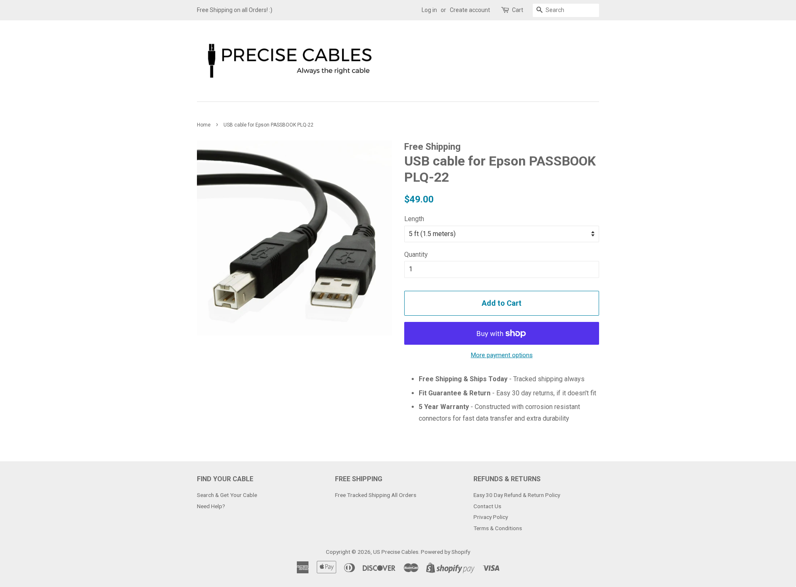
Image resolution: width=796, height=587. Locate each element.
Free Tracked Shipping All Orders (375, 495)
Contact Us (487, 506)
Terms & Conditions (497, 528)
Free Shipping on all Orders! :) (234, 10)
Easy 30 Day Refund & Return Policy (516, 495)
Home (204, 125)
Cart (517, 10)
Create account (470, 10)
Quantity (416, 254)
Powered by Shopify (445, 551)
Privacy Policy (490, 517)
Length (414, 219)
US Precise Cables (395, 551)
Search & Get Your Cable (227, 495)
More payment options (502, 355)
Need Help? (211, 506)
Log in (429, 10)
